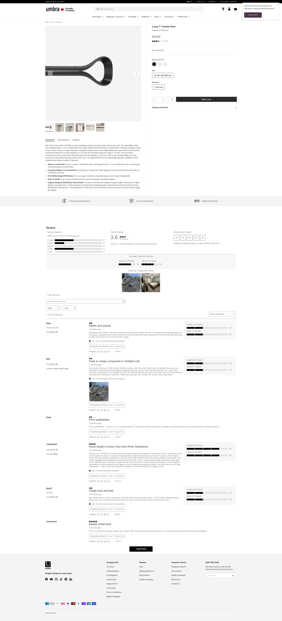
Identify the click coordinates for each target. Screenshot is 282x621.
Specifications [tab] (63, 140)
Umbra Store (111, 579)
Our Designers (112, 575)
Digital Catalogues (113, 596)
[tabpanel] (93, 167)
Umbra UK (52, 613)
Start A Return (144, 575)
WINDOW (145, 17)
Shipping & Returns (146, 571)
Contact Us (175, 584)
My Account (175, 579)
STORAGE (132, 17)
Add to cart (206, 99)
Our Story (110, 567)
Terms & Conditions (114, 592)
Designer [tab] (76, 140)
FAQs (141, 567)
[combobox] (148, 9)
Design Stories (112, 584)
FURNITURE (182, 17)
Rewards (212, 2)
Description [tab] (50, 140)
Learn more (253, 15)
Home (47, 22)
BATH (157, 17)
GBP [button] (191, 2)
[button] (235, 9)
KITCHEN (168, 17)
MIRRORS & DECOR (114, 17)
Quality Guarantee (146, 579)
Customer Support (228, 2)
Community (111, 588)
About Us (201, 2)
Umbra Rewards (113, 571)
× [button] (277, 4)
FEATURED (96, 17)
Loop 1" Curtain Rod (56, 22)
